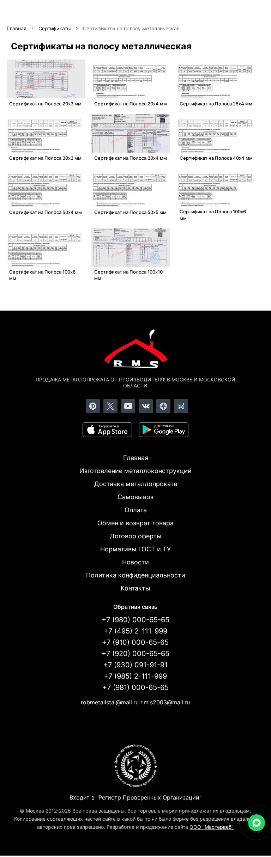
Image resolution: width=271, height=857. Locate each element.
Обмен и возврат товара (135, 523)
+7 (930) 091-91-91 (135, 665)
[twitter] (110, 406)
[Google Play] (163, 429)
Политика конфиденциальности (135, 575)
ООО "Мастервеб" (211, 827)
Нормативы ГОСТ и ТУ (135, 549)
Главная (135, 457)
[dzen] (163, 406)
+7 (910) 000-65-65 (135, 642)
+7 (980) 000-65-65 (135, 620)
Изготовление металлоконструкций (135, 471)
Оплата (136, 510)
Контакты (135, 588)
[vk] (146, 406)
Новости (135, 562)
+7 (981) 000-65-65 (135, 687)
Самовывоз (135, 497)
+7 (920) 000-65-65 (135, 653)
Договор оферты (136, 536)
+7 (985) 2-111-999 (135, 676)
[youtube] (128, 406)
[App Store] (107, 429)
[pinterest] (93, 406)
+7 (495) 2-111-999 (135, 631)
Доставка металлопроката (135, 484)
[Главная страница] (135, 350)
